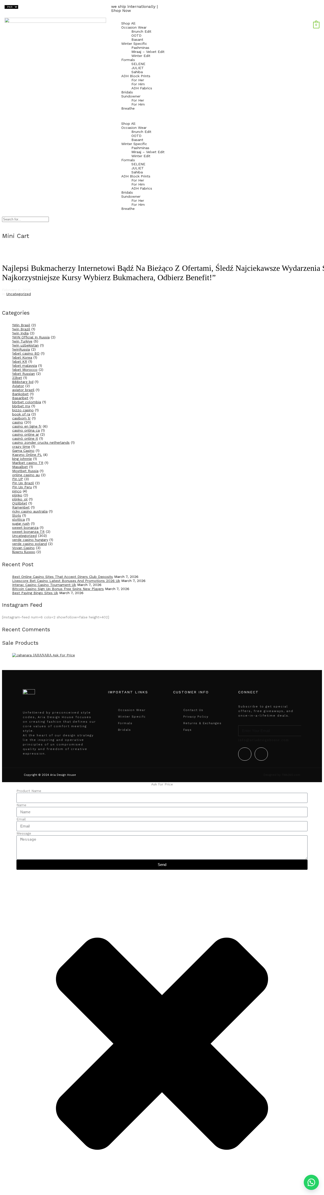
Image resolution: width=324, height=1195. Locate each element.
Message (23, 833)
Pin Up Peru (22, 487)
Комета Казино (23, 552)
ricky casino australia (30, 511)
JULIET (137, 68)
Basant (137, 39)
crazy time (21, 446)
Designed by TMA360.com (282, 775)
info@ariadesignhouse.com (263, 740)
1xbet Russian (23, 374)
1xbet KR (19, 361)
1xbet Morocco (24, 370)
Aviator (18, 386)
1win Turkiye (22, 341)
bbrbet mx (21, 406)
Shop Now (121, 10)
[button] (162, 116)
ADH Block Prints (135, 76)
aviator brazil (23, 390)
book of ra (21, 414)
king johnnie (22, 459)
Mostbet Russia (25, 471)
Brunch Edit (141, 31)
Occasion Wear (134, 27)
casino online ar (25, 434)
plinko (17, 495)
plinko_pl (20, 499)
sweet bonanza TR (28, 532)
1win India (20, 333)
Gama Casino (23, 451)
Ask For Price (64, 655)
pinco (17, 491)
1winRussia (21, 349)
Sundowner (130, 96)
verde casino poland (29, 544)
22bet (17, 378)
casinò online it (25, 438)
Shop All (128, 23)
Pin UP (17, 479)
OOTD (136, 35)
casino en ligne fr (27, 426)
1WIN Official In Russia (31, 337)
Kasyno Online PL (27, 455)
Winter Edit (140, 56)
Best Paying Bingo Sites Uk (35, 593)
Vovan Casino (23, 548)
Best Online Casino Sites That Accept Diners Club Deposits (62, 577)
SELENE (138, 64)
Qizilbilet (19, 503)
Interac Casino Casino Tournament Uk (44, 585)
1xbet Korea (22, 357)
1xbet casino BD (25, 353)
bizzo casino (23, 410)
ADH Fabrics (141, 88)
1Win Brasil (21, 325)
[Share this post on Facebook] (3, 300)
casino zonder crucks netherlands (41, 442)
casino (17, 422)
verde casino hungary (30, 540)
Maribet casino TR (27, 463)
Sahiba (137, 72)
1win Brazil (21, 329)
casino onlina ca (26, 430)
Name (21, 805)
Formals (128, 60)
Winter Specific (134, 44)
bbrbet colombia (26, 402)
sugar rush (21, 523)
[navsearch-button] (318, 20)
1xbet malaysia (24, 365)
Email (21, 819)
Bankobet (20, 394)
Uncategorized (18, 294)
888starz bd (22, 382)
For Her (137, 80)
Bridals (127, 92)
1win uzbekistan (25, 345)
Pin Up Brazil (23, 483)
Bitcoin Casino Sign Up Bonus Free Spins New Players (58, 589)
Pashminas (140, 48)
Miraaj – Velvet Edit (148, 52)
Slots (16, 515)
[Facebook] (244, 754)
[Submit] (299, 731)
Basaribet (20, 398)
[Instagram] (261, 754)
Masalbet (20, 467)
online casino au (26, 475)
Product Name (28, 791)
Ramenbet (21, 507)
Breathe (128, 108)
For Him (138, 84)
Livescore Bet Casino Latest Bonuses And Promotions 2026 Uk (66, 581)
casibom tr (21, 418)
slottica (18, 519)
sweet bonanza (25, 527)
